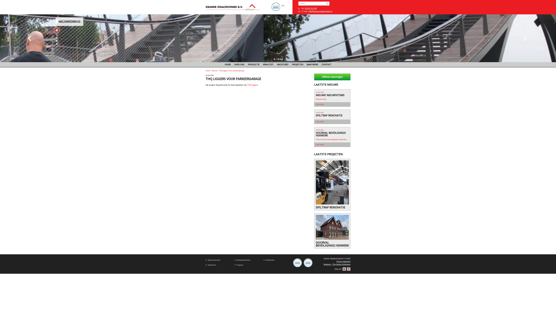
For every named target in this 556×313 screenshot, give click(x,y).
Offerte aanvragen (332, 76)
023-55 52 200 (311, 8)
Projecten (297, 64)
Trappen (240, 265)
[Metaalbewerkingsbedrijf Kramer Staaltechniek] (238, 7)
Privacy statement (343, 262)
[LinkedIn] (344, 269)
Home (228, 64)
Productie (253, 64)
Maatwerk (312, 64)
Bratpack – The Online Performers (337, 264)
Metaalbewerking (243, 260)
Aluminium (212, 265)
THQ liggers (253, 85)
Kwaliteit (268, 64)
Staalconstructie (214, 260)
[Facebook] (348, 269)
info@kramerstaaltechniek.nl (320, 11)
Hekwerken (270, 260)
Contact (326, 64)
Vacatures (282, 64)
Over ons (239, 64)
